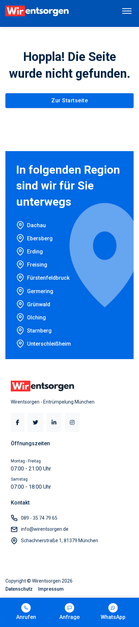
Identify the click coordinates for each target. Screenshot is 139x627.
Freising (37, 265)
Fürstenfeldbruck (48, 278)
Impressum (51, 589)
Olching (36, 317)
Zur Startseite (69, 100)
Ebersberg (40, 238)
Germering (40, 291)
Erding (35, 251)
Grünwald (38, 304)
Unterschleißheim (49, 344)
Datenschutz (19, 589)
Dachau (36, 225)
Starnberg (39, 330)
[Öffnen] (127, 11)
